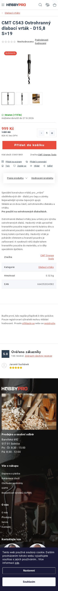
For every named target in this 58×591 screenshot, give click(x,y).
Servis (5, 522)
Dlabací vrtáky (46, 267)
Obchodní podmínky (12, 483)
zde (17, 562)
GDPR (5, 488)
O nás (5, 512)
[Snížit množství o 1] (41, 133)
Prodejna (6, 517)
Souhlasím (29, 581)
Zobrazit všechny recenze (38, 356)
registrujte (49, 323)
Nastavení (29, 570)
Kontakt (6, 527)
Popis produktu (15, 178)
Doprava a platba (11, 473)
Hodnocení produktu (42, 178)
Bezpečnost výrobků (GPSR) (17, 493)
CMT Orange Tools (47, 154)
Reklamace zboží (11, 478)
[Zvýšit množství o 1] (52, 133)
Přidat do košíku (29, 145)
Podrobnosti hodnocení (41, 42)
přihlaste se (28, 323)
